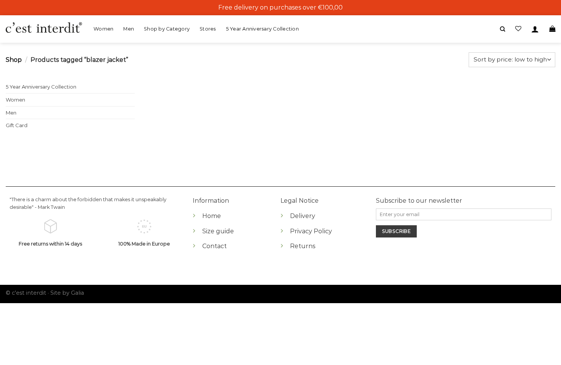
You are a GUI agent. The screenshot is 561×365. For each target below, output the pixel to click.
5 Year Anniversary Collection (262, 29)
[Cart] (552, 28)
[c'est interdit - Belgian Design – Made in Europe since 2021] (44, 28)
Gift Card (16, 125)
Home (211, 216)
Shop (14, 59)
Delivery (302, 216)
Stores (208, 29)
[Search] (502, 29)
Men (128, 29)
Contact (214, 246)
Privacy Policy (311, 231)
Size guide (218, 231)
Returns (302, 246)
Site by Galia (67, 292)
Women (103, 29)
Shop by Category (167, 29)
